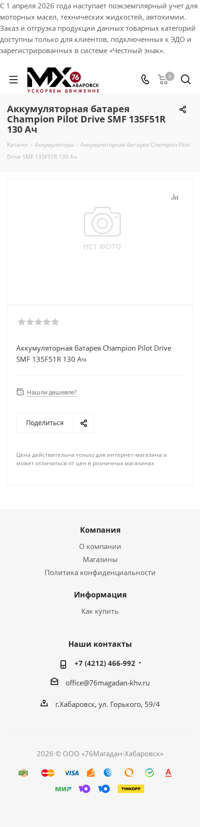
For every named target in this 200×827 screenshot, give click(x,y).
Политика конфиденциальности (100, 572)
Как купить (100, 611)
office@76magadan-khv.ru (108, 682)
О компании (100, 546)
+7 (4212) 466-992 (104, 663)
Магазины (100, 559)
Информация (100, 595)
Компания (100, 530)
